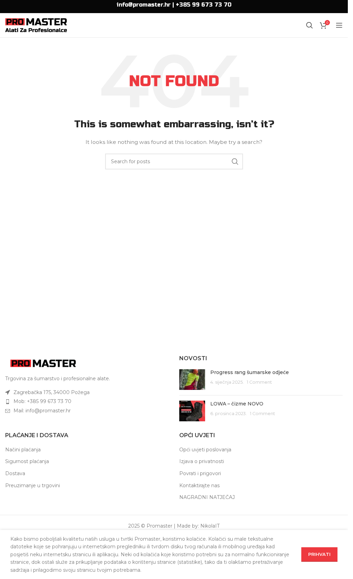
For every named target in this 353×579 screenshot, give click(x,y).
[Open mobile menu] (339, 25)
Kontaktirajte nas (199, 485)
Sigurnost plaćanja (27, 461)
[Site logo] (36, 25)
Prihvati (319, 554)
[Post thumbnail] (192, 379)
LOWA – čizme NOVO (236, 404)
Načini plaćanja (23, 449)
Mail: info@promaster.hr (42, 411)
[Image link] (43, 363)
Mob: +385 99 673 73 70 (42, 401)
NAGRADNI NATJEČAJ (207, 497)
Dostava (15, 473)
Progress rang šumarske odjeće (249, 372)
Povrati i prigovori (200, 473)
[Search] (309, 25)
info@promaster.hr (144, 4)
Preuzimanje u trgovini (32, 485)
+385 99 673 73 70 (203, 4)
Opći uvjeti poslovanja (205, 449)
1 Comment (259, 382)
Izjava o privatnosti (201, 461)
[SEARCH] (235, 161)
